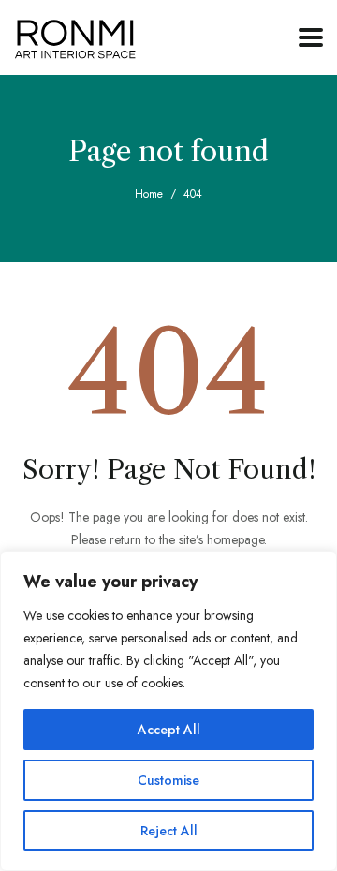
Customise (168, 780)
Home (149, 193)
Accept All (169, 729)
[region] (168, 711)
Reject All (169, 830)
